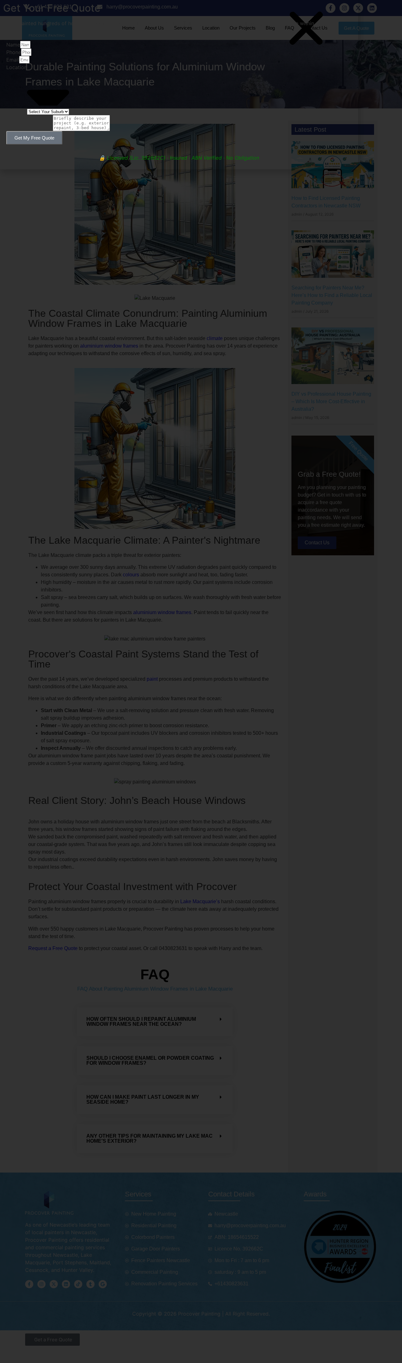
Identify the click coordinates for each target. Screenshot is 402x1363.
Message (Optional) (29, 119)
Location (16, 67)
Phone (13, 52)
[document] (201, 681)
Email (12, 60)
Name (13, 44)
